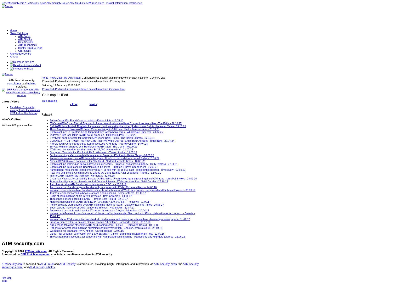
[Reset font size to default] (25, 65)
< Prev (74, 104)
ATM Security (67, 264)
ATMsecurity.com (36, 251)
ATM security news (165, 264)
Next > (93, 104)
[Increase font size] (21, 68)
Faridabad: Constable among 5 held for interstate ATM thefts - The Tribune (25, 110)
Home (44, 77)
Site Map (7, 278)
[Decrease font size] (22, 62)
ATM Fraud (74, 77)
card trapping (49, 100)
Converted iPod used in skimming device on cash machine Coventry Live (83, 89)
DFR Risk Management (35, 254)
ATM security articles (42, 267)
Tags (4, 280)
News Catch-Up (58, 77)
